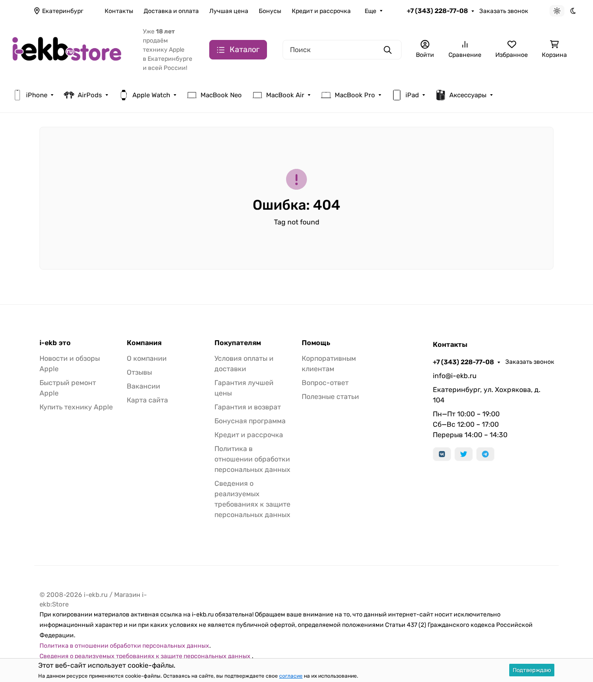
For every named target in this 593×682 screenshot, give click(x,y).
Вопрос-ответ (325, 383)
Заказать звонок (503, 11)
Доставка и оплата (171, 11)
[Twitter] (464, 454)
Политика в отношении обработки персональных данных (252, 459)
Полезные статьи (330, 396)
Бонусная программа (250, 421)
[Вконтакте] (442, 454)
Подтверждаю (532, 670)
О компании (147, 358)
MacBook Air (285, 95)
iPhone (36, 95)
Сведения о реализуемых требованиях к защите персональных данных (146, 656)
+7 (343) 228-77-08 (437, 11)
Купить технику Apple (76, 407)
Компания (144, 342)
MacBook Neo (221, 95)
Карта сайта (147, 400)
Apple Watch (151, 95)
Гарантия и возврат (247, 407)
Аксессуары (468, 95)
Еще (370, 11)
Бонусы (270, 11)
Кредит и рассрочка (321, 11)
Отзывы (139, 372)
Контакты (119, 11)
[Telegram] (485, 454)
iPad (412, 95)
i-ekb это (55, 342)
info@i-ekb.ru (455, 376)
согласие (291, 676)
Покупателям (237, 342)
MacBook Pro (355, 95)
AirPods (90, 95)
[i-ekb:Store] (70, 49)
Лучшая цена (228, 11)
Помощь (316, 342)
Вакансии (143, 386)
